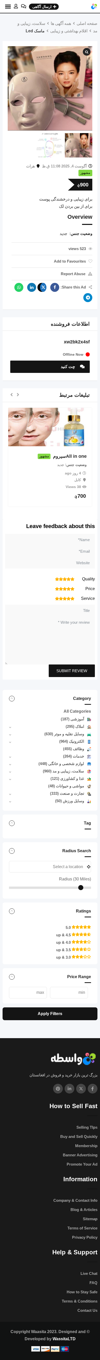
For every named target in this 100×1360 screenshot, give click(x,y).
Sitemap (90, 1219)
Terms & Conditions (79, 1301)
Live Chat (89, 1273)
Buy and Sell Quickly (78, 1136)
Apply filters (50, 1013)
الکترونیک (71, 741)
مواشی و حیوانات (66, 786)
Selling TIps (86, 1127)
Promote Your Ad (82, 1164)
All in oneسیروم (70, 456)
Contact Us (87, 1310)
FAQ (93, 1282)
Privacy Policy (84, 1237)
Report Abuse (73, 274)
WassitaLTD (64, 1339)
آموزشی (72, 719)
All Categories (77, 711)
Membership (86, 1146)
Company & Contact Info (75, 1200)
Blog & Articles (84, 1209)
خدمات (73, 756)
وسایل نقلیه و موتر (64, 734)
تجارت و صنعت (67, 793)
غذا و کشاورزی (67, 778)
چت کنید (68, 366)
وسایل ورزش (69, 801)
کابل (77, 480)
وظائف (73, 749)
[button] (18, 395)
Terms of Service (82, 1228)
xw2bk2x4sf (77, 341)
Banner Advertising (80, 1155)
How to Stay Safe (82, 1292)
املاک (75, 726)
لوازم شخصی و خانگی (61, 763)
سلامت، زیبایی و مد (63, 771)
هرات (30, 166)
